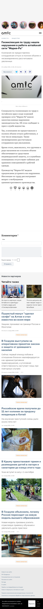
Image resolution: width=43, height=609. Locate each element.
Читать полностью (21, 335)
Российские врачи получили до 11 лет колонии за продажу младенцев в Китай (21, 411)
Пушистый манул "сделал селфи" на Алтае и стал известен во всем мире (18, 316)
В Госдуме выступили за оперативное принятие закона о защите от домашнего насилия (21, 345)
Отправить (7, 264)
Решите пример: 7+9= (9, 260)
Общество (16, 38)
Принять (32, 604)
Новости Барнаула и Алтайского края (13, 589)
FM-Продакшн (6, 574)
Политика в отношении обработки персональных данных (18, 595)
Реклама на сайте (7, 579)
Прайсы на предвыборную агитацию (12, 587)
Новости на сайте (7, 572)
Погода (4, 582)
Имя (3, 239)
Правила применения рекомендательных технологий (17, 593)
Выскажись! (8, 72)
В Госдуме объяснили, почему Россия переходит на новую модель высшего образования (21, 514)
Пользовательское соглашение (11, 577)
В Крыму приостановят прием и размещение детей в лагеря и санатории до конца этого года (21, 464)
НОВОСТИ (5, 38)
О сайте (4, 584)
